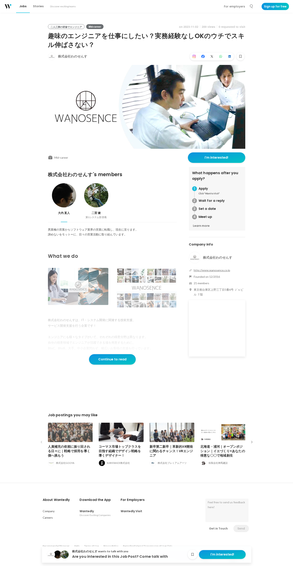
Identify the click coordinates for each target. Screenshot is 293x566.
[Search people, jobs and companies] (251, 6)
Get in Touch (218, 528)
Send (241, 528)
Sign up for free (275, 6)
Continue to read (112, 359)
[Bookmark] (240, 56)
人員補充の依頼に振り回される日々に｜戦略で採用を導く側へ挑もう (69, 451)
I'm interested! (216, 157)
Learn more (201, 226)
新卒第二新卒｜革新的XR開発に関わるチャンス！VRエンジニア (171, 451)
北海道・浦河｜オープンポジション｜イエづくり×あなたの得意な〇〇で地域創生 (222, 451)
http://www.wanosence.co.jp (212, 270)
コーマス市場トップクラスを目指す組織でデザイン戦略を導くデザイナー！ (120, 451)
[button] (56, 499)
